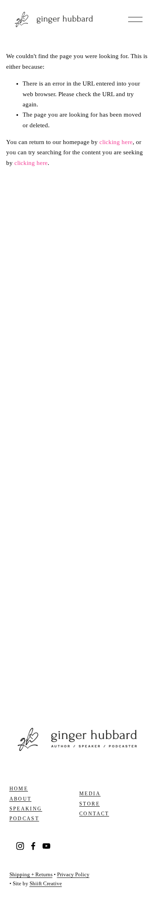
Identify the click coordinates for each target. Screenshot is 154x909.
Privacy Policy (73, 874)
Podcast (24, 818)
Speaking (25, 809)
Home (18, 789)
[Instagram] (20, 846)
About (20, 799)
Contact (94, 814)
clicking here (116, 142)
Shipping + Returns (31, 874)
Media (90, 793)
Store (89, 804)
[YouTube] (46, 846)
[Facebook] (33, 846)
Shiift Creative (46, 883)
